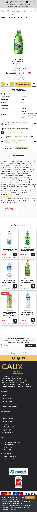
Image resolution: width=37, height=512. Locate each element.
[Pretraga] (24, 11)
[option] (18, 38)
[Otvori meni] (2, 1)
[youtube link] (23, 358)
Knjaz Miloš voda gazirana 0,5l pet (27, 250)
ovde (12, 137)
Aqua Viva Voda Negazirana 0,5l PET (9, 281)
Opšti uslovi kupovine (8, 432)
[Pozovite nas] (10, 1)
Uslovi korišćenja (7, 421)
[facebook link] (13, 358)
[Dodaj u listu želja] (34, 84)
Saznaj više (12, 509)
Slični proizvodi (21, 148)
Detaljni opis (7, 148)
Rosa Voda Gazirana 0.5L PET (9, 250)
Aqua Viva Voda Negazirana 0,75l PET (27, 314)
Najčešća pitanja (7, 416)
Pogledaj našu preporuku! (22, 143)
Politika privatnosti (8, 427)
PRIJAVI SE (30, 345)
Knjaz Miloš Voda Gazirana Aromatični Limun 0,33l (9, 314)
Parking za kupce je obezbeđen (14, 132)
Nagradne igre (6, 430)
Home (4, 395)
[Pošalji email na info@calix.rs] (6, 1)
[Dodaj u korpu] (15, 254)
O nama (4, 424)
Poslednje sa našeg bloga (9, 407)
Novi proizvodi (6, 398)
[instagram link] (18, 358)
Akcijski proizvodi (7, 401)
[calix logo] (12, 369)
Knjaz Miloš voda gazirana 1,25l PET (27, 281)
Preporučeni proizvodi (9, 404)
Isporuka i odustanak (8, 419)
